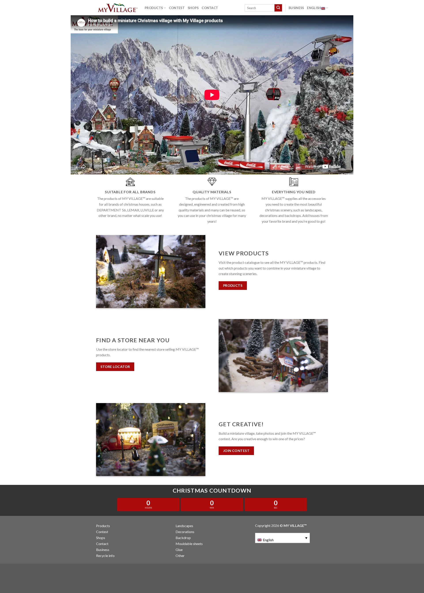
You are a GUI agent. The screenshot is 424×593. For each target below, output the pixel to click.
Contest (177, 8)
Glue (179, 549)
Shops (193, 8)
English (314, 8)
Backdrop (183, 538)
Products (154, 8)
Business (296, 8)
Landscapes (184, 526)
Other (180, 555)
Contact (210, 8)
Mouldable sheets (189, 543)
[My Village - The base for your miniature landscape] (117, 7)
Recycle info (105, 555)
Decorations (185, 532)
